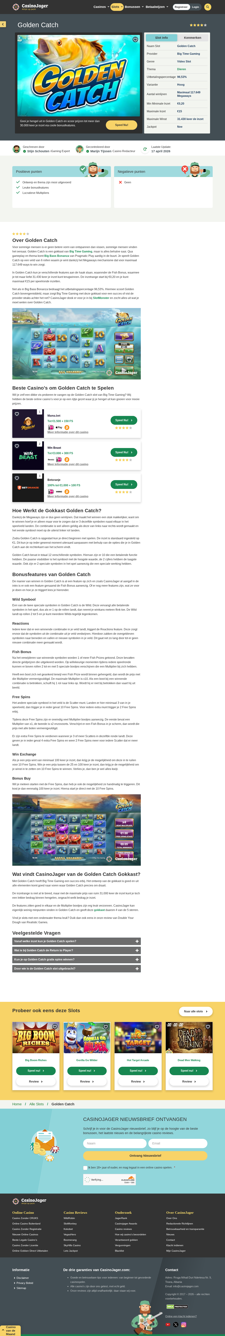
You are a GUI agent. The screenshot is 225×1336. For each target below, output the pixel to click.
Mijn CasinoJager (176, 1250)
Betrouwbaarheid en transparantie (185, 1229)
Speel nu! (34, 1070)
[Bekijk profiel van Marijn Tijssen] (79, 149)
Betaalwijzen (155, 7)
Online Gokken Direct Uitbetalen (30, 1250)
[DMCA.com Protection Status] (177, 1306)
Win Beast (54, 447)
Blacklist (119, 1250)
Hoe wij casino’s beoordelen (130, 1234)
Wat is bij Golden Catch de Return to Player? (43, 950)
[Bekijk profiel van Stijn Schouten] (16, 149)
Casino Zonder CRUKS (25, 1218)
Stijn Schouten (38, 151)
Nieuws (170, 1234)
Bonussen (132, 7)
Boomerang (70, 1239)
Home (17, 1104)
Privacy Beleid (25, 1282)
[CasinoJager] (33, 6)
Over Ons (171, 1218)
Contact (170, 1239)
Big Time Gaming (80, 251)
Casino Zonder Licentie (25, 1245)
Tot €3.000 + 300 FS (60, 453)
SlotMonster (101, 297)
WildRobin (69, 1218)
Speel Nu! (121, 124)
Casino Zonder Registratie (26, 1229)
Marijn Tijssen (100, 151)
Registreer (181, 6)
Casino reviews (123, 1229)
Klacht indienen (174, 1245)
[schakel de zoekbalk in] (207, 7)
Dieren (181, 69)
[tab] (76, 941)
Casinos (100, 7)
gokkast (99, 910)
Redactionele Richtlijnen (179, 1223)
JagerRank (121, 1218)
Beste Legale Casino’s (24, 1239)
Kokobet (68, 1229)
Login (195, 6)
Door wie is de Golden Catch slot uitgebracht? (44, 968)
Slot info (161, 37)
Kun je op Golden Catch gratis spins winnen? (44, 959)
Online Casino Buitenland (26, 1223)
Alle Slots (36, 1104)
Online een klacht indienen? (181, 1316)
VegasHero (70, 1234)
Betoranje (53, 479)
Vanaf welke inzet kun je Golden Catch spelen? (45, 941)
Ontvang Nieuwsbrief (145, 1155)
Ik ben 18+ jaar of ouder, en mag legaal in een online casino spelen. (131, 1167)
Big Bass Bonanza (56, 255)
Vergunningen (122, 1245)
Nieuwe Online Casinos (25, 1234)
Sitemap (21, 1288)
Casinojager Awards (126, 1223)
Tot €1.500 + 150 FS (60, 421)
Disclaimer (23, 1277)
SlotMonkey (70, 1223)
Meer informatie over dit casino (67, 432)
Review (34, 1081)
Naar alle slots (194, 1011)
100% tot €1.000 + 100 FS (63, 485)
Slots (115, 7)
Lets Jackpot (71, 1250)
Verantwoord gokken (126, 1239)
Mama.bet (53, 415)
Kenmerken (192, 37)
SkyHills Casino (72, 1245)
